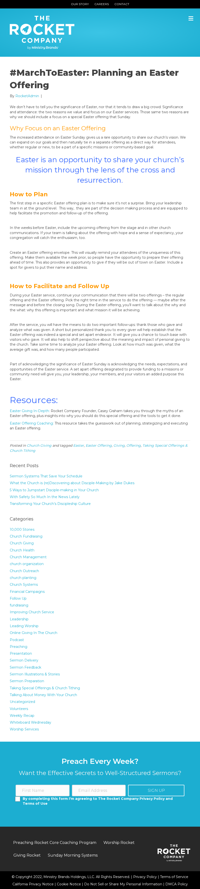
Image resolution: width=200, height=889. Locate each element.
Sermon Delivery (24, 660)
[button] (156, 790)
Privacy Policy (145, 877)
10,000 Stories (22, 529)
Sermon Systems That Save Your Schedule (46, 476)
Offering (133, 445)
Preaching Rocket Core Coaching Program (54, 842)
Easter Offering (99, 445)
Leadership (19, 619)
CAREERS (101, 4)
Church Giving (39, 445)
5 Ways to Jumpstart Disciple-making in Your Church (54, 490)
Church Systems (24, 584)
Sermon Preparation (27, 681)
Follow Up (18, 598)
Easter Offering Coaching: (32, 423)
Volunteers (19, 709)
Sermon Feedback (25, 667)
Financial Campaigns (27, 591)
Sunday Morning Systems (73, 855)
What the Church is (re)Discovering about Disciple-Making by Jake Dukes (72, 483)
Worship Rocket (119, 842)
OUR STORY (80, 4)
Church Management (28, 557)
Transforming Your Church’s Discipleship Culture (50, 503)
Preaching (18, 646)
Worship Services (24, 729)
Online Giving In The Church (33, 633)
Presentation (21, 653)
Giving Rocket (27, 855)
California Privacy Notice (33, 884)
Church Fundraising (26, 536)
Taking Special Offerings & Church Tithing (45, 688)
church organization (27, 564)
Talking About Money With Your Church (43, 695)
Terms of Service (174, 877)
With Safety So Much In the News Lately (45, 497)
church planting (23, 578)
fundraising (19, 605)
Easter (78, 445)
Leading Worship (24, 626)
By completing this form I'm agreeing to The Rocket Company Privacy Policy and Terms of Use (98, 801)
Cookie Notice (69, 884)
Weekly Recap (22, 715)
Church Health (22, 550)
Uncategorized (22, 702)
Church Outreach (24, 571)
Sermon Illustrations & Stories (35, 674)
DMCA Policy (176, 884)
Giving (119, 445)
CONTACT (121, 4)
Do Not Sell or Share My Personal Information (123, 884)
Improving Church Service (32, 612)
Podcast (17, 640)
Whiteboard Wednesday (30, 722)
